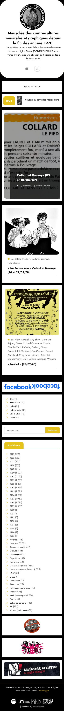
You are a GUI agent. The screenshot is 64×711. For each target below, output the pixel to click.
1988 (12, 502)
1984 (12, 487)
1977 (12, 461)
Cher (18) (14, 399)
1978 (12, 465)
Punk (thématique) (18, 595)
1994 (12, 524)
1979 (12, 469)
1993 (12, 521)
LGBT (12, 573)
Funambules (14, 263)
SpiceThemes (38, 706)
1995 (12, 528)
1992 (12, 517)
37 (20, 185)
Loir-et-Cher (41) (17, 413)
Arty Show (35, 339)
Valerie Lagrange (37, 359)
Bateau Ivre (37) (29, 185)
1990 (12, 510)
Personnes (14, 584)
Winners (51, 359)
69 (12, 339)
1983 (12, 484)
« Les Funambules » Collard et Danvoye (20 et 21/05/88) (32, 270)
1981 (12, 476)
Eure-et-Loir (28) (17, 402)
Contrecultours (16, 547)
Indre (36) (14, 406)
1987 (12, 498)
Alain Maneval (22, 339)
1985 (12, 491)
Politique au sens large (20, 587)
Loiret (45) (14, 417)
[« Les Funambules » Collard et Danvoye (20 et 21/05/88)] (32, 231)
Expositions (15, 558)
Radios (13, 599)
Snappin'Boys (15, 359)
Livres (12, 576)
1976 (12, 458)
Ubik (25, 359)
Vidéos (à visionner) (19, 610)
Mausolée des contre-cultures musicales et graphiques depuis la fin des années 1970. (33, 38)
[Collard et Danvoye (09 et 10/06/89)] (32, 156)
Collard (39, 185)
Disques (13, 550)
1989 (12, 506)
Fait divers (14, 561)
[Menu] (26, 69)
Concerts (14, 543)
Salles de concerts (18, 602)
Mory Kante (24, 355)
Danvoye (46, 185)
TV (11, 606)
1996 (12, 532)
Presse (13, 591)
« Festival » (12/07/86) (22, 364)
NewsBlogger (44, 690)
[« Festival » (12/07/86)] (32, 311)
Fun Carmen (38, 351)
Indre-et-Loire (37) (18, 410)
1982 (12, 480)
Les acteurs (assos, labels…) (22, 569)
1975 (12, 454)
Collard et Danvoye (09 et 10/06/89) (33, 177)
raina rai (45, 355)
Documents (15, 554)
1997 (12, 536)
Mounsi (35, 355)
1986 (12, 495)
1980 (12, 472)
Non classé (15, 580)
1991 (12, 513)
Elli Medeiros (24, 351)
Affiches (13, 539)
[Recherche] (37, 69)
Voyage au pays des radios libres (30, 99)
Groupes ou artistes (18, 565)
